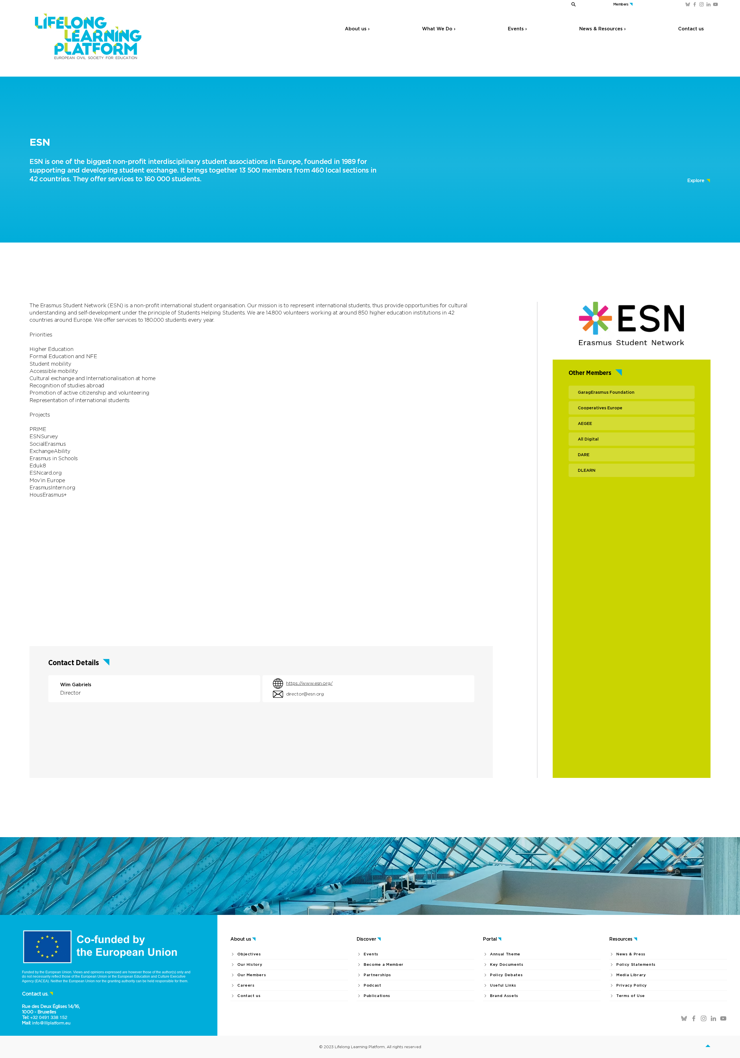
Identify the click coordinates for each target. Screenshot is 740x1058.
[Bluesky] (688, 4)
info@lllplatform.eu (51, 1023)
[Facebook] (695, 4)
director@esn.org (305, 694)
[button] (561, 4)
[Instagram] (701, 4)
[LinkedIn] (708, 4)
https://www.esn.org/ (309, 683)
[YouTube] (715, 4)
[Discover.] (711, 1047)
